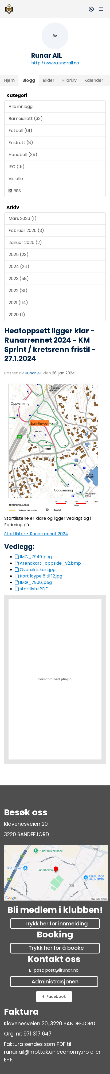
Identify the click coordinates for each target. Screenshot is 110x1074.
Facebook (56, 996)
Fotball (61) (20, 130)
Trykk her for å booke (56, 948)
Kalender (93, 80)
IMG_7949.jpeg (35, 557)
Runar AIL (33, 373)
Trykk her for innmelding (56, 923)
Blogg (28, 80)
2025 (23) (19, 254)
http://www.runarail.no (55, 63)
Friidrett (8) (21, 142)
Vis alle (16, 179)
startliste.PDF (33, 589)
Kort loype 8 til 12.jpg (40, 576)
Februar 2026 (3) (26, 230)
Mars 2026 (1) (23, 218)
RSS (16, 191)
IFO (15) (17, 167)
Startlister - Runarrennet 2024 (36, 534)
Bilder (48, 80)
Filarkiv (69, 80)
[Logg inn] (91, 9)
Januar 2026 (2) (25, 242)
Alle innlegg (21, 106)
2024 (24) (19, 266)
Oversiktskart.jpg (37, 570)
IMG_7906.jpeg (35, 582)
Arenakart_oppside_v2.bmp (50, 563)
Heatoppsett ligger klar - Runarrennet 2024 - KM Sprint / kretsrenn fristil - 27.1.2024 (50, 344)
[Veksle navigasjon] (101, 9)
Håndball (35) (23, 155)
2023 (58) (19, 279)
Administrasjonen (55, 981)
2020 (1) (17, 315)
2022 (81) (18, 291)
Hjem (9, 80)
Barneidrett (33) (26, 118)
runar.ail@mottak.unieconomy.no (46, 1052)
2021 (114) (18, 303)
